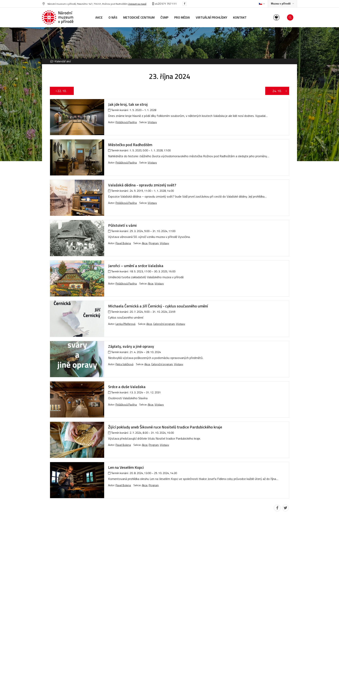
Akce (145, 243)
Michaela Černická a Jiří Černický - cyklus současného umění (158, 306)
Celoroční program (164, 324)
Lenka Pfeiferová (125, 324)
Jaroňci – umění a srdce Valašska (135, 266)
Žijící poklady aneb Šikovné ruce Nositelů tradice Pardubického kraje (165, 427)
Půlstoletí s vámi (122, 225)
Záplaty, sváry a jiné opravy (131, 346)
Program (154, 243)
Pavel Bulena (123, 243)
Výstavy (152, 122)
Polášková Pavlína (126, 122)
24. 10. (275, 91)
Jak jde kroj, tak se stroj (128, 104)
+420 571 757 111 (165, 4)
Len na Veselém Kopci (126, 467)
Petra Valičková (124, 364)
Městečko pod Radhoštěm (130, 145)
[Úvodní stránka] (57, 17)
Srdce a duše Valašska (127, 387)
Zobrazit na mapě (137, 4)
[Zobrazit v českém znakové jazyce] (276, 17)
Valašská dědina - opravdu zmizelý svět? (142, 185)
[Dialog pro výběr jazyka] (262, 3)
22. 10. (64, 91)
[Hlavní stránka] (51, 61)
